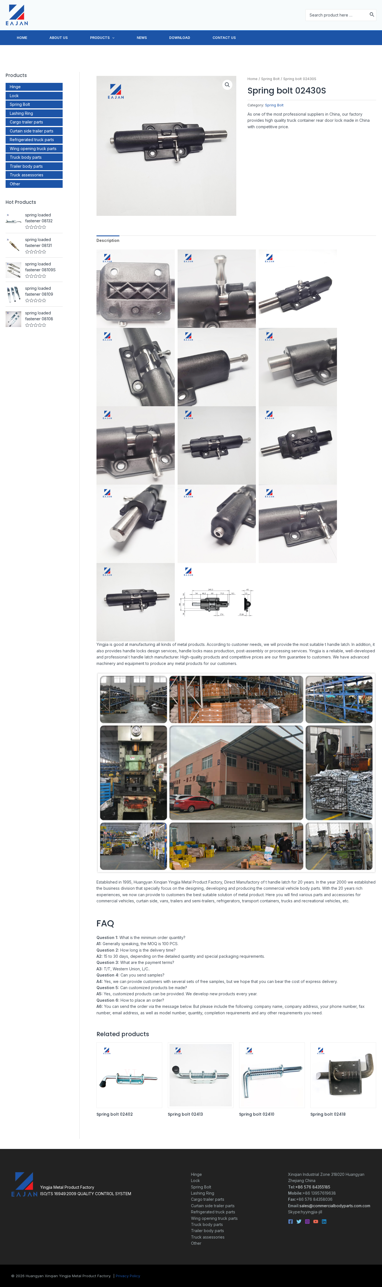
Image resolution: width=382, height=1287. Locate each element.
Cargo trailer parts (26, 122)
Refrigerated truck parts (32, 139)
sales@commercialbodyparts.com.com (335, 1205)
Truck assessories (26, 174)
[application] (112, 38)
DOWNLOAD (179, 38)
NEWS (142, 38)
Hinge (15, 86)
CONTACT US (224, 38)
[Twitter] (298, 1221)
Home (252, 79)
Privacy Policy (128, 1276)
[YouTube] (315, 1221)
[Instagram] (307, 1221)
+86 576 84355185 (312, 1187)
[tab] (107, 240)
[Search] (372, 15)
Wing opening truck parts (33, 148)
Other (15, 183)
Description (107, 240)
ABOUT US (58, 38)
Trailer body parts (26, 166)
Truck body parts (26, 157)
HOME (22, 38)
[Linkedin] (324, 1221)
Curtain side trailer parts (31, 131)
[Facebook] (290, 1221)
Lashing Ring (21, 113)
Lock (14, 95)
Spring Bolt (20, 104)
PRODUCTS (100, 38)
